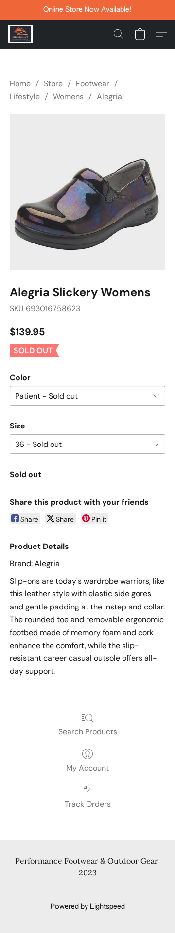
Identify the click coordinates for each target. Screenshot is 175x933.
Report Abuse (87, 890)
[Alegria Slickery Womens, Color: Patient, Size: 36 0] (87, 192)
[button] (21, 34)
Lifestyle (25, 96)
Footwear (92, 84)
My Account (87, 768)
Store (53, 84)
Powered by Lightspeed (88, 906)
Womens (68, 96)
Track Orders (88, 804)
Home (20, 84)
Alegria (109, 96)
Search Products (87, 732)
